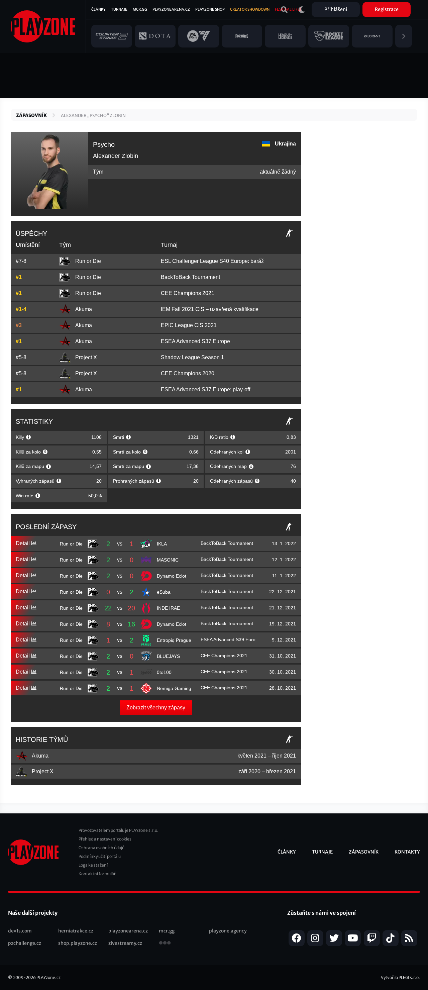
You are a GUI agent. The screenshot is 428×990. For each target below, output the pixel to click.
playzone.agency (228, 931)
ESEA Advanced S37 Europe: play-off (205, 389)
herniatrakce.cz (75, 931)
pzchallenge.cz (24, 943)
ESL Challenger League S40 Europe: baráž (212, 261)
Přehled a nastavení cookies (105, 839)
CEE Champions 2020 (187, 373)
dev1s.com (20, 931)
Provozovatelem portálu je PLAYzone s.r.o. (118, 830)
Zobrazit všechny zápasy (155, 707)
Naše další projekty (33, 912)
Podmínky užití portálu (100, 856)
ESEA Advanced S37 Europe (195, 341)
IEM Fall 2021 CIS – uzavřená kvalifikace (209, 309)
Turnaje (119, 9)
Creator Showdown (250, 9)
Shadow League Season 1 (192, 357)
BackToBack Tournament (190, 277)
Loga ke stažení (93, 865)
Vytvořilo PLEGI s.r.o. (400, 977)
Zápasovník (31, 115)
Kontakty (407, 852)
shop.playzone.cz (77, 943)
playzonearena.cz (128, 931)
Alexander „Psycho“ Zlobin (93, 115)
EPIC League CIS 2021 (189, 325)
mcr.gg (167, 931)
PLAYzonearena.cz (171, 9)
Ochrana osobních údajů (101, 847)
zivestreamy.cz (125, 943)
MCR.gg (140, 9)
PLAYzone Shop (210, 9)
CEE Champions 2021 (187, 293)
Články (98, 9)
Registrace (387, 9)
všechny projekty (165, 943)
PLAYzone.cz (48, 977)
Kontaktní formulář (97, 873)
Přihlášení (335, 9)
